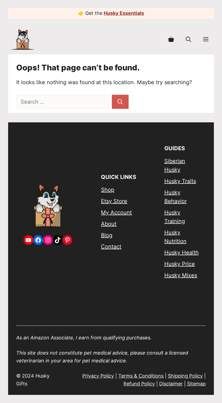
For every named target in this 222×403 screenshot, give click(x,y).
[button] (188, 39)
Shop (107, 189)
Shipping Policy (185, 376)
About (108, 224)
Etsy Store (114, 201)
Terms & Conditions (141, 376)
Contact (111, 246)
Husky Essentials (124, 13)
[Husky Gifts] (22, 39)
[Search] (120, 102)
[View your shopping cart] (171, 39)
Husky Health (181, 252)
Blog (106, 235)
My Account (116, 212)
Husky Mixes (180, 275)
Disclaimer (171, 383)
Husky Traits (180, 181)
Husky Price (179, 264)
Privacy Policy (98, 376)
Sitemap (196, 383)
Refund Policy (139, 383)
